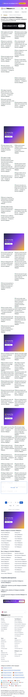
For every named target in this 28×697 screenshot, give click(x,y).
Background (17, 532)
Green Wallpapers (18, 538)
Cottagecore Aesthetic (18, 675)
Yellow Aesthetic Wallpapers (21, 561)
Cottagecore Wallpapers (6, 540)
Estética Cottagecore (18, 672)
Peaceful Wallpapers (5, 532)
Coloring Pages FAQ (5, 661)
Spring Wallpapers (18, 534)
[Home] (1, 14)
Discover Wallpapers (5, 624)
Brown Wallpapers (18, 542)
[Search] (22, 8)
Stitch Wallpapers (18, 567)
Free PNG (3, 646)
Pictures (2, 643)
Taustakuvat (4, 687)
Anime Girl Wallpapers (19, 632)
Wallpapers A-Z (18, 640)
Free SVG (3, 645)
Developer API (17, 656)
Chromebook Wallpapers (20, 571)
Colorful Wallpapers (5, 563)
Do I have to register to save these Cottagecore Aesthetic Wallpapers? (12, 581)
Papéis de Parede (14, 682)
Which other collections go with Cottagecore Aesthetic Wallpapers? (14, 586)
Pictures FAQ (3, 656)
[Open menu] (25, 8)
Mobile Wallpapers (5, 561)
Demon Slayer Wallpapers (6, 573)
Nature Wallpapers (5, 534)
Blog (15, 652)
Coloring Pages (4, 648)
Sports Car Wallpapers (19, 627)
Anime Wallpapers (5, 565)
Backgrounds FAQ (4, 654)
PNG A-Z (16, 646)
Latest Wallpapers (4, 625)
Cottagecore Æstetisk (7, 667)
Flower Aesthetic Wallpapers (20, 624)
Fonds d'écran (5, 685)
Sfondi (22, 682)
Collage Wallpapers (5, 546)
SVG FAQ (2, 657)
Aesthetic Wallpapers (19, 553)
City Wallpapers (18, 635)
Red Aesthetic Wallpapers (20, 559)
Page (10, 505)
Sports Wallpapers (5, 567)
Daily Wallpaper (4, 629)
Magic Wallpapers (5, 536)
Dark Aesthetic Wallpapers (20, 625)
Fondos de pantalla (6, 684)
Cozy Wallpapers (4, 548)
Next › (21, 502)
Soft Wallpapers (18, 546)
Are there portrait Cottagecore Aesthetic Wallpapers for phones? (14, 595)
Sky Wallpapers (18, 540)
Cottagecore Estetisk (7, 672)
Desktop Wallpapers (5, 559)
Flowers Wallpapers (18, 622)
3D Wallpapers (4, 538)
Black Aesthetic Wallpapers (20, 565)
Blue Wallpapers (18, 536)
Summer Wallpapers (5, 544)
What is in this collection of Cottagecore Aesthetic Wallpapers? (13, 591)
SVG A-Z (16, 645)
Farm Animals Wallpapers (6, 555)
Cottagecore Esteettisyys (19, 677)
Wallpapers (3, 640)
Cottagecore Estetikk (7, 677)
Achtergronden (15, 684)
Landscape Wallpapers (19, 634)
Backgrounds (3, 641)
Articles (2, 630)
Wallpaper (18, 680)
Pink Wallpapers (18, 569)
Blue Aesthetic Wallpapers (20, 555)
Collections (3, 622)
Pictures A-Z (17, 643)
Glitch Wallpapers (18, 557)
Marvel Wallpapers (18, 620)
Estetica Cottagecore (7, 675)
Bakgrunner (19, 685)
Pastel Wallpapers (18, 544)
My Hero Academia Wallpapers (5, 570)
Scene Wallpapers (5, 542)
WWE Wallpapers (18, 630)
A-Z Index (3, 620)
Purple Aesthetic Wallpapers (21, 563)
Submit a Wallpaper (18, 654)
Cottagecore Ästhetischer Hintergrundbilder (11, 670)
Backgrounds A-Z (18, 641)
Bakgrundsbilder (5, 682)
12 (18, 502)
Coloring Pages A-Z (18, 648)
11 (15, 502)
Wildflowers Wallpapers (6, 557)
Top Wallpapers (4, 627)
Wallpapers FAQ (4, 652)
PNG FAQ (3, 659)
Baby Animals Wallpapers (6, 553)
